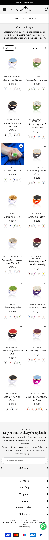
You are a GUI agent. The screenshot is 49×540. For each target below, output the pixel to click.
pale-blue (5, 89)
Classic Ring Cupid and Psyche (12, 124)
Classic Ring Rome (12, 216)
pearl (10, 135)
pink (15, 89)
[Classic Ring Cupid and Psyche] (12, 107)
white (10, 89)
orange (39, 89)
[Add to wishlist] (21, 55)
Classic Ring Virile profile (12, 398)
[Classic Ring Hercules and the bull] (12, 244)
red (34, 137)
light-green (5, 180)
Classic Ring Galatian (36, 350)
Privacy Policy (36, 447)
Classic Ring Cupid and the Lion (37, 126)
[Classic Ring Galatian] (37, 334)
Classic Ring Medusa (12, 79)
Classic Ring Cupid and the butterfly (37, 263)
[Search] (11, 9)
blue (15, 180)
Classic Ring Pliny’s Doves (36, 172)
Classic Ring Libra (12, 307)
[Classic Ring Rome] (12, 201)
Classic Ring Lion (12, 170)
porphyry (34, 183)
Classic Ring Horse (36, 216)
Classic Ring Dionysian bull (12, 352)
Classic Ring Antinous (36, 79)
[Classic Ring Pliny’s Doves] (37, 154)
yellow (43, 274)
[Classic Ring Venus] (37, 291)
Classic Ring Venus (37, 307)
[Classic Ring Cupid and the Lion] (37, 107)
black (19, 89)
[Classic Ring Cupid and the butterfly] (37, 244)
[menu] (4, 9)
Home (16, 19)
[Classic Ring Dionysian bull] (12, 334)
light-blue (39, 137)
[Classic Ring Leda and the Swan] (37, 381)
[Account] (40, 9)
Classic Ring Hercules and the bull (12, 261)
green (19, 363)
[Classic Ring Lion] (12, 154)
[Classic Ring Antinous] (37, 64)
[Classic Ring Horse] (37, 201)
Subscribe (24, 468)
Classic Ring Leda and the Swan (36, 398)
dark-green (15, 226)
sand (43, 137)
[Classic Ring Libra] (12, 291)
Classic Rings (29, 19)
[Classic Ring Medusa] (12, 64)
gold (19, 135)
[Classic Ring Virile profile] (12, 381)
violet (39, 226)
